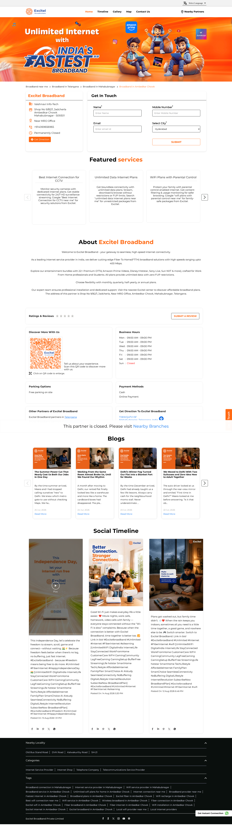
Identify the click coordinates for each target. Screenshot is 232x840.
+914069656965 (44, 126)
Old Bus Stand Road (37, 752)
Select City (159, 123)
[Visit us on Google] (108, 818)
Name (97, 107)
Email (97, 123)
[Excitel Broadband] (36, 12)
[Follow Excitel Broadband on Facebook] (103, 818)
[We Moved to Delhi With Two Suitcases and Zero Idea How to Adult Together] (181, 458)
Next (204, 197)
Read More (40, 514)
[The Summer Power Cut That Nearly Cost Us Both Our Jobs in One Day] (52, 458)
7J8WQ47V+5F (128, 417)
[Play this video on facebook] (56, 587)
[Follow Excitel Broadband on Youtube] (124, 818)
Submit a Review (185, 316)
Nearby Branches (151, 426)
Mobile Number (162, 107)
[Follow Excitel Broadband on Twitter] (113, 818)
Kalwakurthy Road (77, 752)
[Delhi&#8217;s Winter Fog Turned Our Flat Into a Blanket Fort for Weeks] (138, 458)
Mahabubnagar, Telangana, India (138, 419)
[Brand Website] (129, 818)
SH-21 (94, 752)
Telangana (71, 417)
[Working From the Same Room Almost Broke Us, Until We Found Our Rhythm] (95, 458)
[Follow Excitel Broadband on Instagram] (118, 818)
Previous (27, 197)
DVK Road (57, 752)
